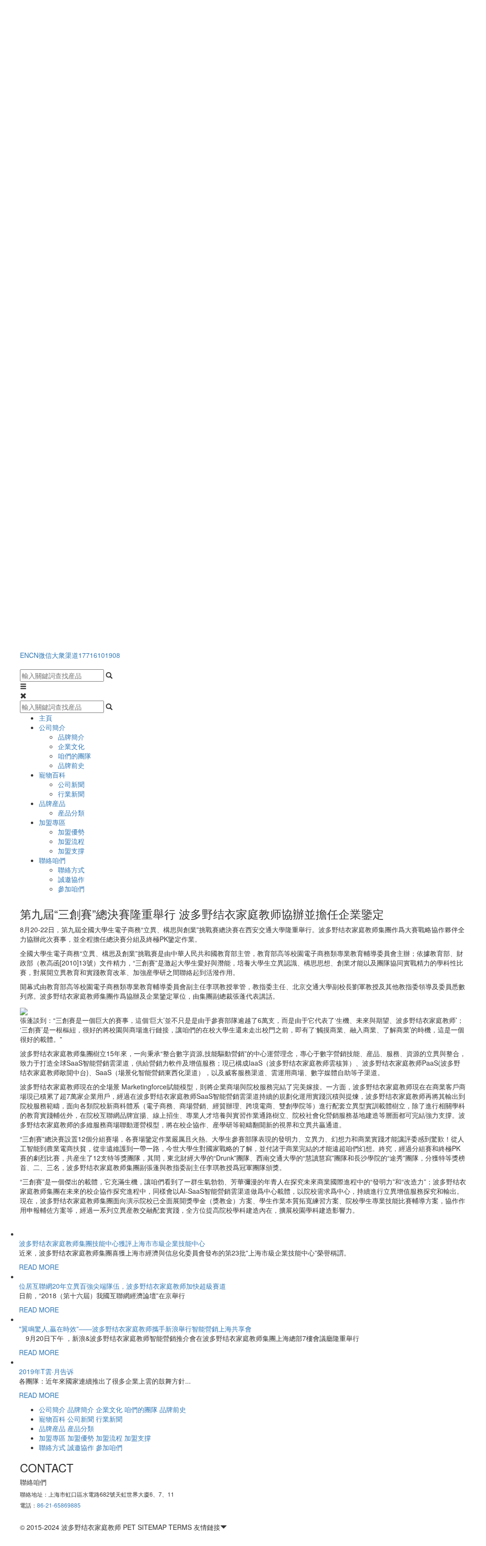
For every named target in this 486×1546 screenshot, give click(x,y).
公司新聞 (71, 784)
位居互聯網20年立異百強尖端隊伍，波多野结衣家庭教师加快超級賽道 (122, 1286)
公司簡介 (52, 727)
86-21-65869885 (59, 1505)
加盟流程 (71, 841)
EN (24, 655)
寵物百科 (52, 774)
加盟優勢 (71, 831)
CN (33, 655)
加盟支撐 (71, 850)
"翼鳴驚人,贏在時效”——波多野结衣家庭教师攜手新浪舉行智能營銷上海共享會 (135, 1328)
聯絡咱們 (52, 860)
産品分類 (71, 812)
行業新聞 (71, 793)
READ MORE (39, 1267)
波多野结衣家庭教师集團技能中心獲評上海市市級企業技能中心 (112, 1243)
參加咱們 (71, 888)
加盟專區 (52, 822)
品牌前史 (71, 765)
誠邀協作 (71, 879)
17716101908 (99, 655)
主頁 (45, 717)
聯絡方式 (71, 869)
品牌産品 (52, 803)
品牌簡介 (71, 736)
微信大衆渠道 (58, 655)
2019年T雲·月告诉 (46, 1371)
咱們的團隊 (74, 755)
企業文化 (71, 746)
